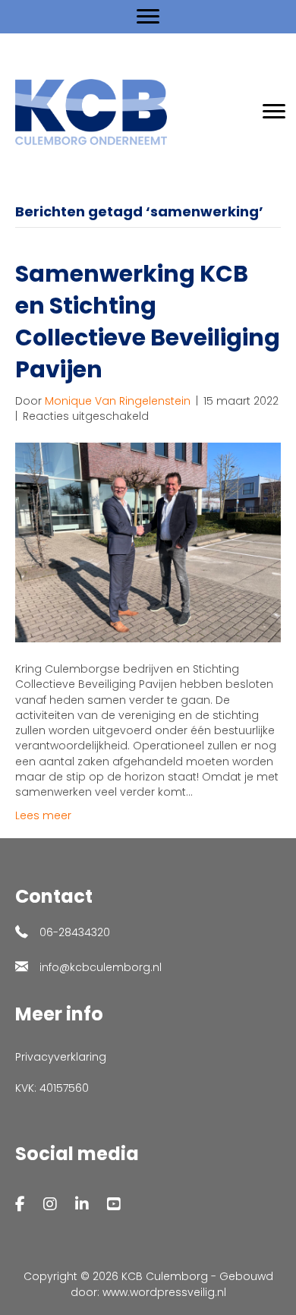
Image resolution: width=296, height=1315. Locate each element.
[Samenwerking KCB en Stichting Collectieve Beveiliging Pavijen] (148, 542)
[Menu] (148, 17)
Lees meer (43, 815)
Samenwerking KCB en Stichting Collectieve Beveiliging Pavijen (147, 321)
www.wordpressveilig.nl (164, 1292)
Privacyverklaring (60, 1056)
